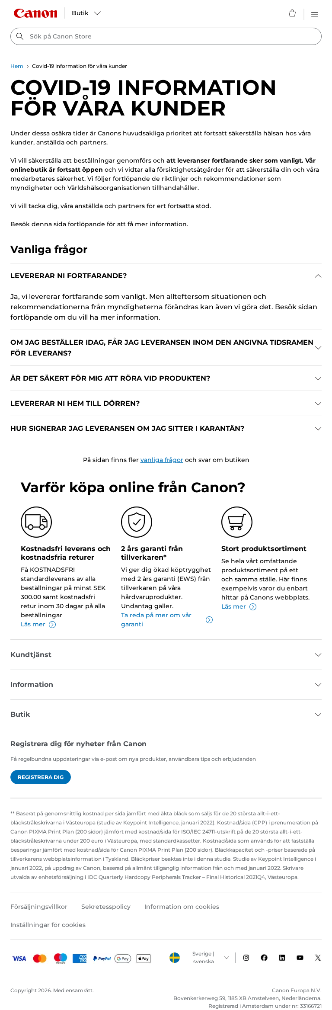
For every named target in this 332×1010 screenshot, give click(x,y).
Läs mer (33, 624)
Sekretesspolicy (106, 907)
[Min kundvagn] (292, 13)
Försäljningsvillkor (38, 907)
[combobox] (166, 36)
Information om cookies (181, 907)
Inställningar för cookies (48, 925)
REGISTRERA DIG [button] (41, 777)
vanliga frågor (161, 460)
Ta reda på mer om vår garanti (156, 619)
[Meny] (314, 13)
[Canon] (35, 13)
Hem (16, 66)
